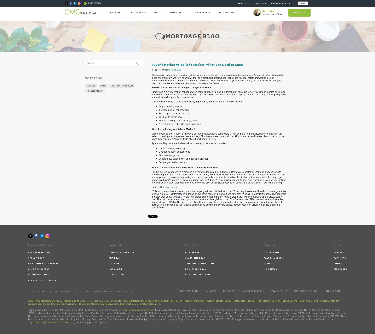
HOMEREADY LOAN (196, 269)
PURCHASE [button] (115, 12)
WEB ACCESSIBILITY (189, 291)
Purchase (91, 85)
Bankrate (165, 187)
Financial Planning (95, 90)
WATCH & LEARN (273, 258)
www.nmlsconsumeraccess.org (139, 309)
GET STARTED (299, 12)
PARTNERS (340, 258)
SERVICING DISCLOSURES (306, 291)
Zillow (174, 187)
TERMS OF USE (333, 291)
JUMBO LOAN (116, 274)
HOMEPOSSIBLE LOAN (197, 274)
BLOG (267, 263)
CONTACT (339, 263)
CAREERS (339, 252)
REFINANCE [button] (137, 12)
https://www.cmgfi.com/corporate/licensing (49, 322)
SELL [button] (156, 12)
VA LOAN (114, 263)
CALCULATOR (271, 252)
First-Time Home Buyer (122, 85)
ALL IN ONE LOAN (195, 258)
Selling (103, 85)
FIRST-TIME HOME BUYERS (43, 263)
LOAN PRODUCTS (201, 12)
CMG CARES (340, 269)
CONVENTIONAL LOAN (122, 252)
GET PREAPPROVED (39, 252)
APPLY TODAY (36, 258)
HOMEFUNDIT (193, 252)
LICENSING (211, 291)
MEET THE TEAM (226, 12)
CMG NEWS (260, 3)
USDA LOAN (115, 269)
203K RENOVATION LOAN (199, 263)
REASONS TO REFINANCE (42, 280)
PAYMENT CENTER (280, 3)
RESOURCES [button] (175, 12)
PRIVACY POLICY (279, 291)
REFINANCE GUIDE (38, 274)
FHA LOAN (115, 258)
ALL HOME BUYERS (38, 269)
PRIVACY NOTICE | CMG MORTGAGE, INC (243, 291)
